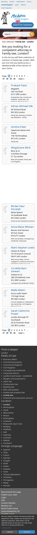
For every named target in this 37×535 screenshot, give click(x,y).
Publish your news (9, 494)
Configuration (6, 528)
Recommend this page (11, 492)
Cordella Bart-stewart (19, 270)
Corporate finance (11, 373)
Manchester (8, 413)
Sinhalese (7, 477)
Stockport (7, 443)
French (6, 455)
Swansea (7, 435)
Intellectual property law (14, 392)
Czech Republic (6, 8)
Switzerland (21, 2)
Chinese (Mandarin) (11, 474)
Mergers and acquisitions (14, 378)
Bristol (6, 415)
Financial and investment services (18, 398)
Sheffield (7, 429)
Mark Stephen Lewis (23, 247)
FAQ (3, 500)
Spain (17, 5)
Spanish (6, 449)
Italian (6, 466)
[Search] (32, 34)
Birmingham (8, 407)
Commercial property (12, 362)
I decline (10, 532)
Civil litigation (9, 367)
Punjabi (6, 460)
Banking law (8, 387)
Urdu (5, 452)
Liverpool (7, 421)
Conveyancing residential (14, 370)
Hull (5, 432)
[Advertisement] (18, 184)
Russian (6, 485)
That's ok (27, 532)
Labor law (7, 381)
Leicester (7, 437)
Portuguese (8, 480)
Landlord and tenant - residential (17, 376)
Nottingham (8, 418)
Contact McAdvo (8, 503)
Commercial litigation (12, 365)
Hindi (5, 463)
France (29, 2)
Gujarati (6, 469)
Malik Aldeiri (18, 290)
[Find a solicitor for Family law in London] (18, 15)
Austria (12, 2)
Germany (4, 2)
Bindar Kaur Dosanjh (18, 207)
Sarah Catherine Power (20, 312)
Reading (6, 426)
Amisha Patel (18, 126)
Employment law (10, 384)
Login (3, 497)
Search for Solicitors (22, 24)
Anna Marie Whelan (22, 226)
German (6, 458)
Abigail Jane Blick (21, 147)
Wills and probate (11, 389)
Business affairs (10, 359)
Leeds (5, 410)
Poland (23, 5)
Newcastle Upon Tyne (12, 424)
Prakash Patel (19, 85)
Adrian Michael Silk (22, 106)
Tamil (5, 471)
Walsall (6, 440)
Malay (5, 482)
